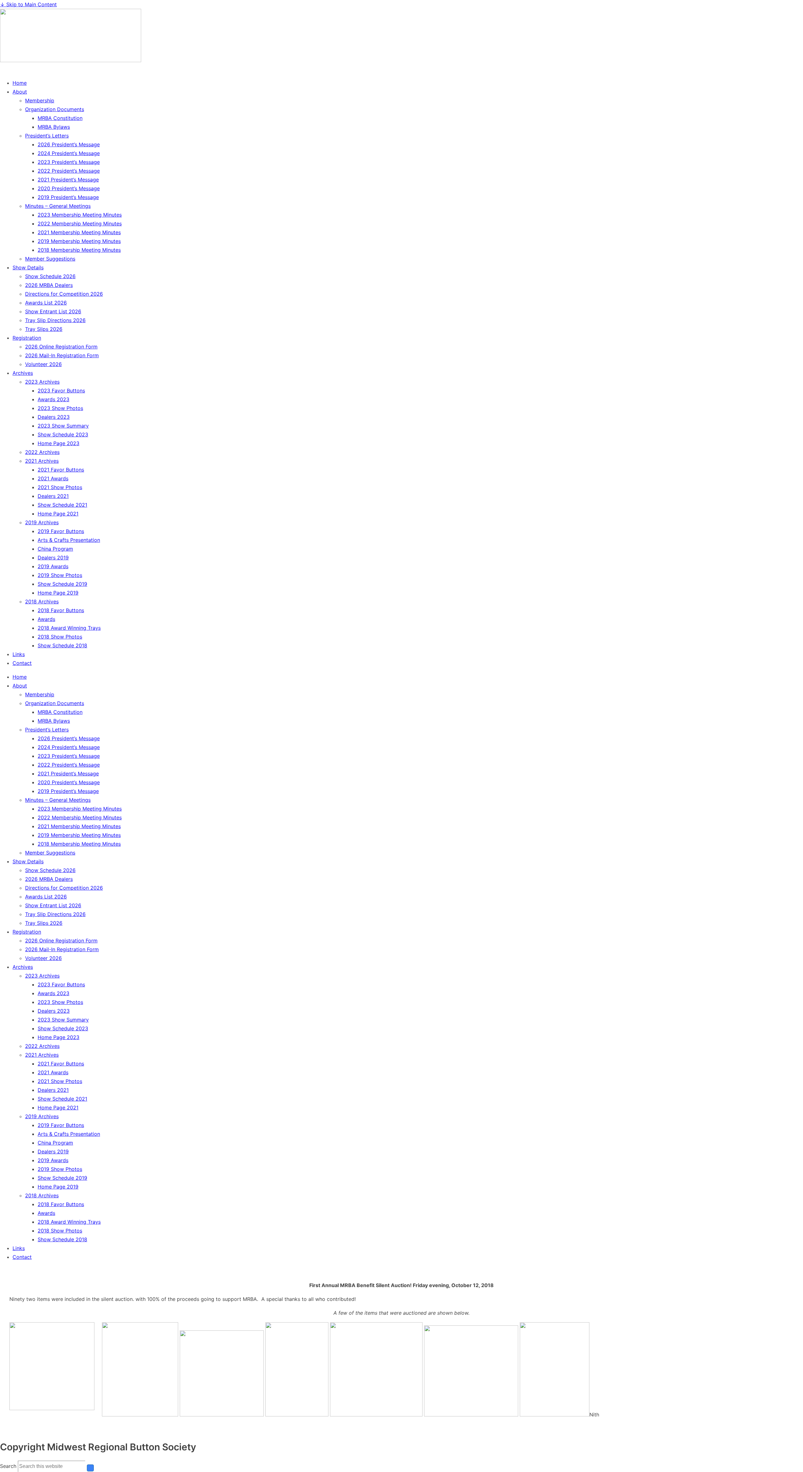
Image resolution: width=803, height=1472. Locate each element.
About (20, 92)
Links (19, 654)
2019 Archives (42, 522)
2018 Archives (42, 601)
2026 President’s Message (69, 144)
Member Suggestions (50, 259)
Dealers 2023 (54, 417)
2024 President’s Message (69, 153)
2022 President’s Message (69, 171)
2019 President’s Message (68, 197)
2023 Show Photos (60, 408)
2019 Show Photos (60, 575)
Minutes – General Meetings (58, 206)
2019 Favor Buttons (61, 531)
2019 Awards (53, 566)
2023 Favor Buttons (61, 390)
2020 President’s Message (69, 188)
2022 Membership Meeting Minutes (80, 223)
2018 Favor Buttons (61, 610)
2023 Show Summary (63, 426)
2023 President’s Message (69, 162)
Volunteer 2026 (43, 364)
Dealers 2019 (53, 557)
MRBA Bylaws (54, 127)
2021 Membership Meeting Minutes (79, 232)
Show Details (28, 267)
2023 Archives (42, 382)
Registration (27, 338)
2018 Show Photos (60, 637)
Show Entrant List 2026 (53, 311)
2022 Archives (42, 452)
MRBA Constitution (60, 118)
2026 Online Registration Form (61, 346)
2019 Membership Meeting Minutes (79, 241)
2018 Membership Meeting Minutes (79, 250)
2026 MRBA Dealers (49, 285)
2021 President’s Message (68, 179)
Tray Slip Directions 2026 (55, 320)
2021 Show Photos (60, 487)
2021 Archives (42, 461)
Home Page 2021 (58, 513)
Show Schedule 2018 (62, 645)
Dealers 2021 (53, 496)
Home (20, 83)
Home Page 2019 (58, 593)
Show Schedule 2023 (63, 434)
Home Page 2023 (58, 443)
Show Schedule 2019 (62, 584)
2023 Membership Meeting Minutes (80, 215)
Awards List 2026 (46, 302)
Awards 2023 (53, 399)
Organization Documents (54, 109)
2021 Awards (53, 478)
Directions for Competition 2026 (64, 294)
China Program (55, 549)
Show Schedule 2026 (50, 276)
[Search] (90, 1467)
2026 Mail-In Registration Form (62, 355)
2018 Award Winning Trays (69, 628)
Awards (46, 619)
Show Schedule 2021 (62, 505)
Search (8, 1466)
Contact (22, 663)
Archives (23, 373)
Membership (39, 100)
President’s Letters (47, 135)
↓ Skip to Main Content (28, 4)
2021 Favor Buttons (61, 469)
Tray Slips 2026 (43, 329)
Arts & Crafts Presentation (69, 540)
